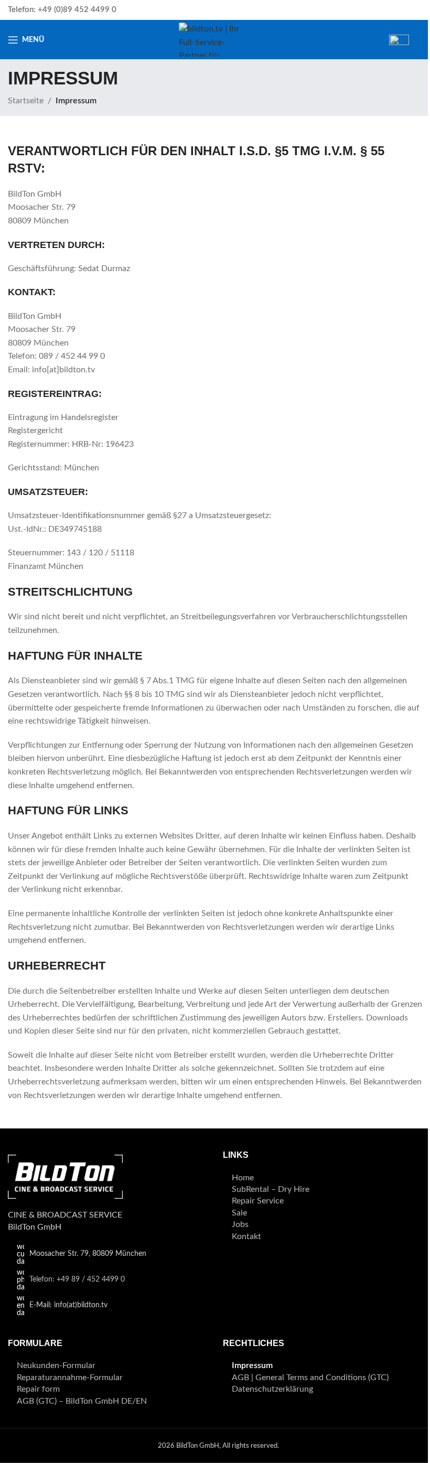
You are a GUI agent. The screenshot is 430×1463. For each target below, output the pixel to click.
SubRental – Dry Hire (270, 1189)
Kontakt (246, 1236)
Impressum (252, 1365)
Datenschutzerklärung (272, 1389)
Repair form (38, 1389)
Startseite (26, 100)
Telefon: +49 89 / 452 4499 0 (77, 1279)
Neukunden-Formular (56, 1365)
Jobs (240, 1224)
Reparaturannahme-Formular (70, 1377)
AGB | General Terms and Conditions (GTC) (310, 1377)
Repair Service (258, 1201)
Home (243, 1178)
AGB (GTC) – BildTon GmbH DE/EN (82, 1401)
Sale (239, 1213)
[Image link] (65, 1176)
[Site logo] (215, 39)
